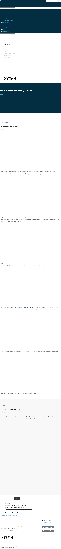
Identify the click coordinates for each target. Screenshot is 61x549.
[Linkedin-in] (11, 78)
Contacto (7, 44)
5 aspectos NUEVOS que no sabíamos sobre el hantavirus (18, 510)
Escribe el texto (6, 495)
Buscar (16, 498)
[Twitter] (2, 537)
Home (1, 94)
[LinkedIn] (5, 537)
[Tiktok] (15, 78)
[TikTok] (12, 537)
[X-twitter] (5, 78)
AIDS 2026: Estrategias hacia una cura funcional (15, 505)
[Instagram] (8, 78)
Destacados (46, 516)
